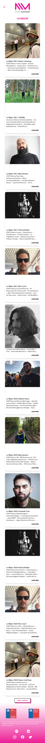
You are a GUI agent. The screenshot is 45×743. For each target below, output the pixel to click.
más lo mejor (22, 700)
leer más (35, 74)
